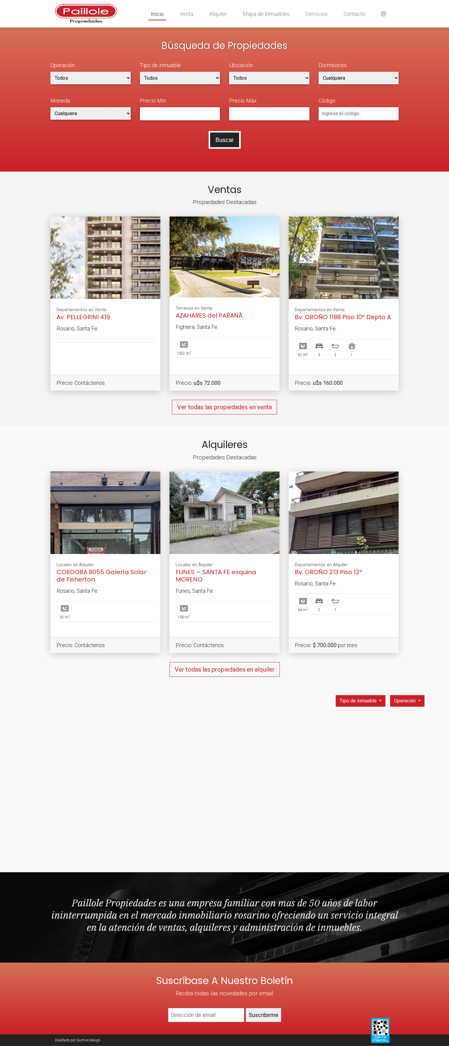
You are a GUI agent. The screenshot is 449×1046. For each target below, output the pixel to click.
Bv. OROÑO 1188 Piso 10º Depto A (343, 317)
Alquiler (218, 14)
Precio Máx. (243, 100)
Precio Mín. (153, 100)
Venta (186, 14)
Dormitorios (333, 65)
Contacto (354, 14)
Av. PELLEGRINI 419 (83, 317)
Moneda (60, 100)
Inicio (157, 14)
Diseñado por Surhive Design (77, 1040)
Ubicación (241, 65)
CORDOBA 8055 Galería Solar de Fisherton (101, 576)
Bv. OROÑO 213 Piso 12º (328, 572)
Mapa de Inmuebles (266, 14)
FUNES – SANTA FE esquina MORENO (216, 576)
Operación (62, 65)
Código (327, 100)
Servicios (316, 14)
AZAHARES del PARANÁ (209, 315)
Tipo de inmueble (160, 65)
